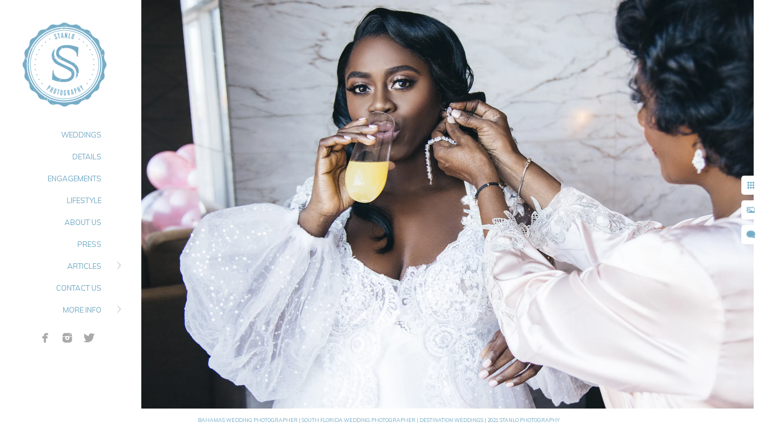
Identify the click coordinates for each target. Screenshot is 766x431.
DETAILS (86, 156)
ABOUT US (82, 222)
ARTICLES (84, 266)
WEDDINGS (81, 134)
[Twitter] (89, 337)
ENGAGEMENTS (74, 178)
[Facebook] (45, 337)
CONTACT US (78, 287)
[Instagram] (67, 337)
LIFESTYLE (84, 200)
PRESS (89, 244)
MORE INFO (82, 309)
